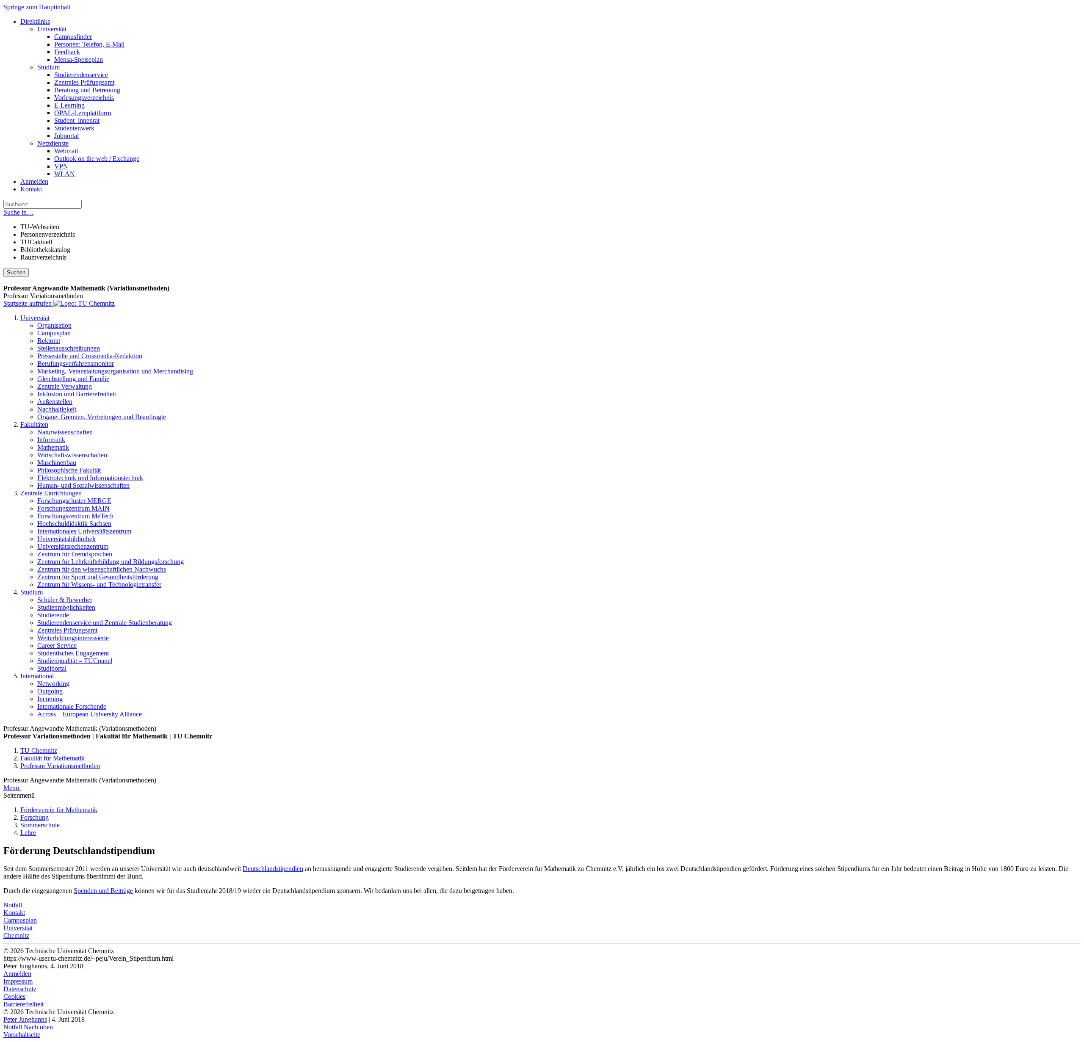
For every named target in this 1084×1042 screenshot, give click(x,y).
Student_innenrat (77, 120)
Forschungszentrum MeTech (75, 516)
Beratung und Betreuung (87, 90)
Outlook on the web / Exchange (96, 158)
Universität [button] (35, 317)
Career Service (57, 645)
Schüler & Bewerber (64, 599)
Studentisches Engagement (73, 653)
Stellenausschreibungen (68, 348)
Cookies (14, 996)
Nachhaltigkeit (56, 409)
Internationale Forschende (71, 706)
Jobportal (66, 135)
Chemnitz (16, 935)
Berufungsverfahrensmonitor (75, 363)
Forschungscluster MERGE (74, 500)
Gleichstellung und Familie (73, 378)
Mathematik (53, 447)
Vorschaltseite (21, 1034)
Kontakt (31, 189)
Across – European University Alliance (89, 714)
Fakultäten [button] (34, 424)
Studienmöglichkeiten (66, 607)
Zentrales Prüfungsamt (84, 82)
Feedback (67, 51)
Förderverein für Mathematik (58, 809)
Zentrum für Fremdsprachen (74, 554)
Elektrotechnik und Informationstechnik (90, 477)
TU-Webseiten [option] (39, 226)
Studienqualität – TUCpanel (74, 660)
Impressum (18, 981)
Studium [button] (31, 592)
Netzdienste (53, 143)
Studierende (53, 615)
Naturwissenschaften (65, 432)
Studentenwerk (74, 128)
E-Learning (69, 105)
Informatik (51, 439)
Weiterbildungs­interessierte (73, 637)
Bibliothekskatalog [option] (45, 249)
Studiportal (51, 668)
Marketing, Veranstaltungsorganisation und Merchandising (115, 371)
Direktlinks (35, 21)
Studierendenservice (81, 74)
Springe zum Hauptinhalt (36, 7)
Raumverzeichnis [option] (43, 257)
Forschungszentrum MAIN (73, 508)
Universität (51, 29)
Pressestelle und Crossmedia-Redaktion (89, 355)
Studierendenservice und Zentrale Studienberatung (104, 622)
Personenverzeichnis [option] (47, 234)
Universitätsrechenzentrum (72, 546)
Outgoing (50, 691)
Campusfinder (73, 36)
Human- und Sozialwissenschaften (83, 485)
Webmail (66, 151)
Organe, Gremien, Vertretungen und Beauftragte (101, 416)
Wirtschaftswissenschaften (72, 455)
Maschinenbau (56, 462)
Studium (48, 67)
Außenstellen (54, 401)
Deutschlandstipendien (273, 868)
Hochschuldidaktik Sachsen (74, 523)
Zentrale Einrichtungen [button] (51, 493)
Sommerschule (40, 825)
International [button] (37, 676)
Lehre (28, 832)
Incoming (50, 698)
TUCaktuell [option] (36, 242)
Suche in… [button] (18, 212)
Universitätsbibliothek (66, 538)
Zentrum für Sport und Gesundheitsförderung (97, 576)
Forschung (34, 817)
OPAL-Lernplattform (82, 112)
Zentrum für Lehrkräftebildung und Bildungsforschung (110, 561)
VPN (61, 166)
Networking (53, 683)
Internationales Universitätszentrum (84, 531)
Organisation (54, 325)
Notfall (12, 905)
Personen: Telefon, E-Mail (89, 44)
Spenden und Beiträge (103, 890)
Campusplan (54, 333)
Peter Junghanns (25, 1019)
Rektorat (48, 340)
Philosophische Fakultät (69, 470)
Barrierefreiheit (23, 1004)
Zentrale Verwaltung (64, 386)
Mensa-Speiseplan (78, 59)
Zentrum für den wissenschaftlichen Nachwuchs (101, 569)
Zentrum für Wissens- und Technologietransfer (99, 584)
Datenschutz (19, 988)
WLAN (64, 173)
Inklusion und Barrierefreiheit (76, 394)
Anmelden (34, 181)
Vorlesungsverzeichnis (84, 97)
